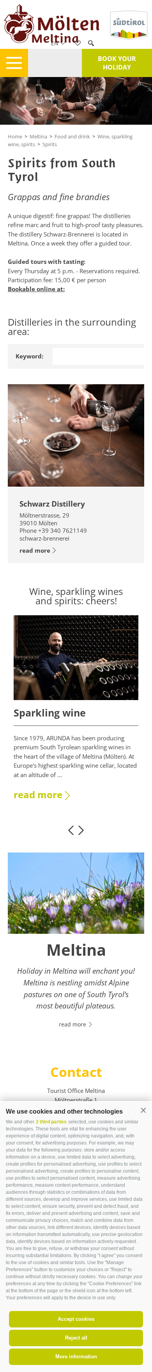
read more (34, 550)
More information (76, 1356)
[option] (76, 712)
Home (15, 136)
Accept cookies (76, 1319)
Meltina (38, 136)
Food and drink (72, 136)
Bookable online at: (36, 289)
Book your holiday (117, 63)
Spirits (49, 144)
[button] (143, 1111)
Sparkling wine (50, 713)
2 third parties (51, 1122)
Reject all (76, 1338)
